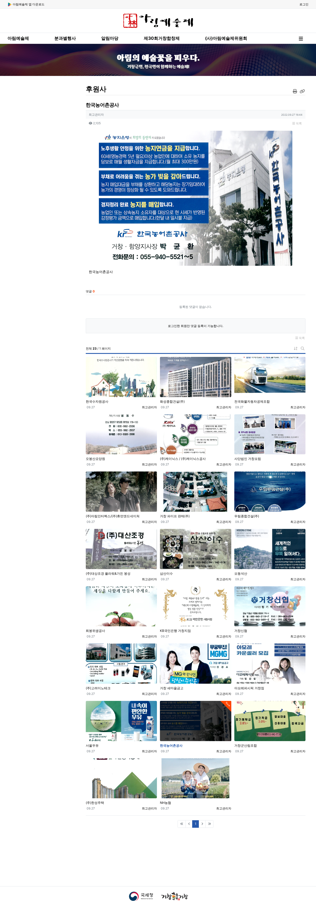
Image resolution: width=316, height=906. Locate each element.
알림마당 (109, 38)
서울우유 (92, 745)
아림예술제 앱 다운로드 (28, 4)
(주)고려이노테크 (98, 688)
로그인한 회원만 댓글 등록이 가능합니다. (195, 326)
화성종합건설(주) (172, 401)
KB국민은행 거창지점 (175, 631)
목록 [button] (298, 123)
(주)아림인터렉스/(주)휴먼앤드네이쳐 (113, 516)
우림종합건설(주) (246, 516)
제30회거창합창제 (162, 38)
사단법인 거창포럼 (247, 459)
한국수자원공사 (97, 401)
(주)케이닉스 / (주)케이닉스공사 (183, 459)
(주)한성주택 (95, 803)
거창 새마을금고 (171, 688)
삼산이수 (166, 573)
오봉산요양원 (95, 459)
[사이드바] (301, 38)
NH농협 (165, 803)
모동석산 (240, 573)
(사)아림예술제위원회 (226, 38)
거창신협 (240, 631)
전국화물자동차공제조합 (252, 401)
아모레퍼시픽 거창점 (249, 688)
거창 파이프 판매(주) (175, 516)
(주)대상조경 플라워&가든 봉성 (108, 573)
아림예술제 (18, 38)
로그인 (303, 4)
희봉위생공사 (95, 631)
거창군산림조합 (245, 745)
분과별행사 (65, 38)
